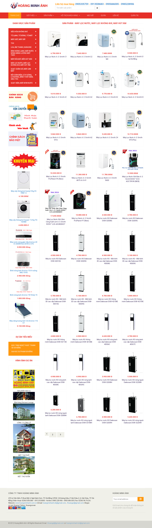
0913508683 (97, 4)
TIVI (12, 43)
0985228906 (127, 4)
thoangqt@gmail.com (75, 503)
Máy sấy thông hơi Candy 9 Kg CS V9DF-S (23, 192)
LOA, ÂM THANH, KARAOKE (21, 47)
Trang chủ (14, 15)
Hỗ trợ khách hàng (69, 15)
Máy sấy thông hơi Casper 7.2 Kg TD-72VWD (23, 221)
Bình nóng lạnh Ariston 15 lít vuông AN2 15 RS (23, 271)
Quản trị (134, 15)
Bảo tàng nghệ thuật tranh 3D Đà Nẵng (23, 346)
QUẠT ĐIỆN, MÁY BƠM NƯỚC (22, 83)
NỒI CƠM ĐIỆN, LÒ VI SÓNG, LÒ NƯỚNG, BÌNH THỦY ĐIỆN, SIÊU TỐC (22, 77)
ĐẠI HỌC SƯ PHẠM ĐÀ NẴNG (22, 351)
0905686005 (112, 4)
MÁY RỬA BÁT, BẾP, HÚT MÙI (21, 59)
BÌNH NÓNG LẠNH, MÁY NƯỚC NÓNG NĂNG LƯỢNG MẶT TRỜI (22, 53)
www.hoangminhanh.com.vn (26, 503)
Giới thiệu (30, 15)
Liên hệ (116, 15)
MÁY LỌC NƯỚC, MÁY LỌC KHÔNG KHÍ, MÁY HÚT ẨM (20, 64)
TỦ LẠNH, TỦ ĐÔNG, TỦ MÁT (22, 35)
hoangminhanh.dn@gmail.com (54, 503)
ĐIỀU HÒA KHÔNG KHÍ (19, 32)
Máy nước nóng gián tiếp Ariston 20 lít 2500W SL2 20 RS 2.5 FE (23, 243)
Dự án (103, 15)
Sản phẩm (48, 15)
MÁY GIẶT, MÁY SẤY (18, 39)
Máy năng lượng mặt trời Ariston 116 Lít (24, 322)
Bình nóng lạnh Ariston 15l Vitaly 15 (23, 295)
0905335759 (81, 4)
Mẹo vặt (90, 15)
